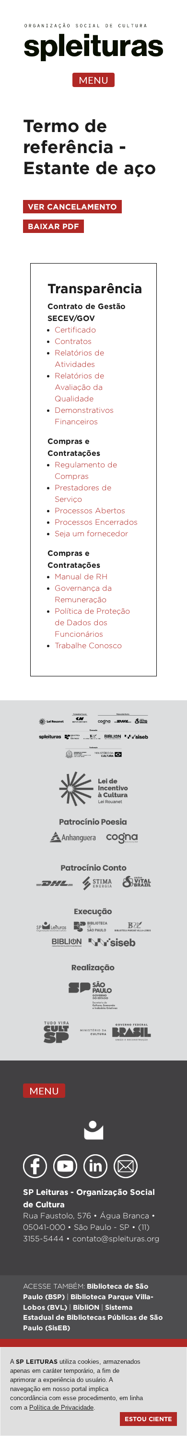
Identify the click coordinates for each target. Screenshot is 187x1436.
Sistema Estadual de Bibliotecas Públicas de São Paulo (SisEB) (93, 1317)
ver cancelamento (72, 206)
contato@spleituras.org (116, 1239)
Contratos (73, 341)
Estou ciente (148, 1418)
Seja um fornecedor (91, 534)
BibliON (86, 1307)
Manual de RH (81, 577)
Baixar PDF (53, 226)
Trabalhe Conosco (88, 645)
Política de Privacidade (61, 1407)
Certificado (75, 330)
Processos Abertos (90, 511)
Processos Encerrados (96, 522)
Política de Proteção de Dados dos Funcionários (92, 622)
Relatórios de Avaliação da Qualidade (79, 387)
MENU (93, 80)
